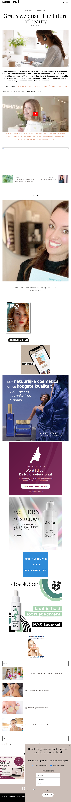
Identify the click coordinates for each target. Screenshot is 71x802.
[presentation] (7, 238)
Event (39, 136)
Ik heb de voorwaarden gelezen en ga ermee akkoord (49, 790)
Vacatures (4, 796)
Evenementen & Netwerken (33, 10)
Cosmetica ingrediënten (28, 136)
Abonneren (12, 796)
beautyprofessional (50, 133)
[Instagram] (60, 2)
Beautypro (39, 133)
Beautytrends (62, 133)
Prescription (18, 139)
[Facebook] (61, 2)
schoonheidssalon (30, 139)
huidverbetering (48, 136)
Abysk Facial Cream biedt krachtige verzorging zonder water (35, 288)
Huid (44, 10)
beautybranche (29, 133)
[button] (12, 767)
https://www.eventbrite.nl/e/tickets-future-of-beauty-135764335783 (42, 86)
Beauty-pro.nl (18, 133)
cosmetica (16, 136)
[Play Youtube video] (35, 114)
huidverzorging (60, 136)
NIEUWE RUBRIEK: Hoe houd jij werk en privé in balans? (44, 673)
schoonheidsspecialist (44, 139)
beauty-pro (8, 133)
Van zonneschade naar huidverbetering (38, 725)
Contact (18, 796)
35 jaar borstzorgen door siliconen (36, 708)
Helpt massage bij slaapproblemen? (37, 690)
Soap (54, 139)
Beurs (8, 136)
